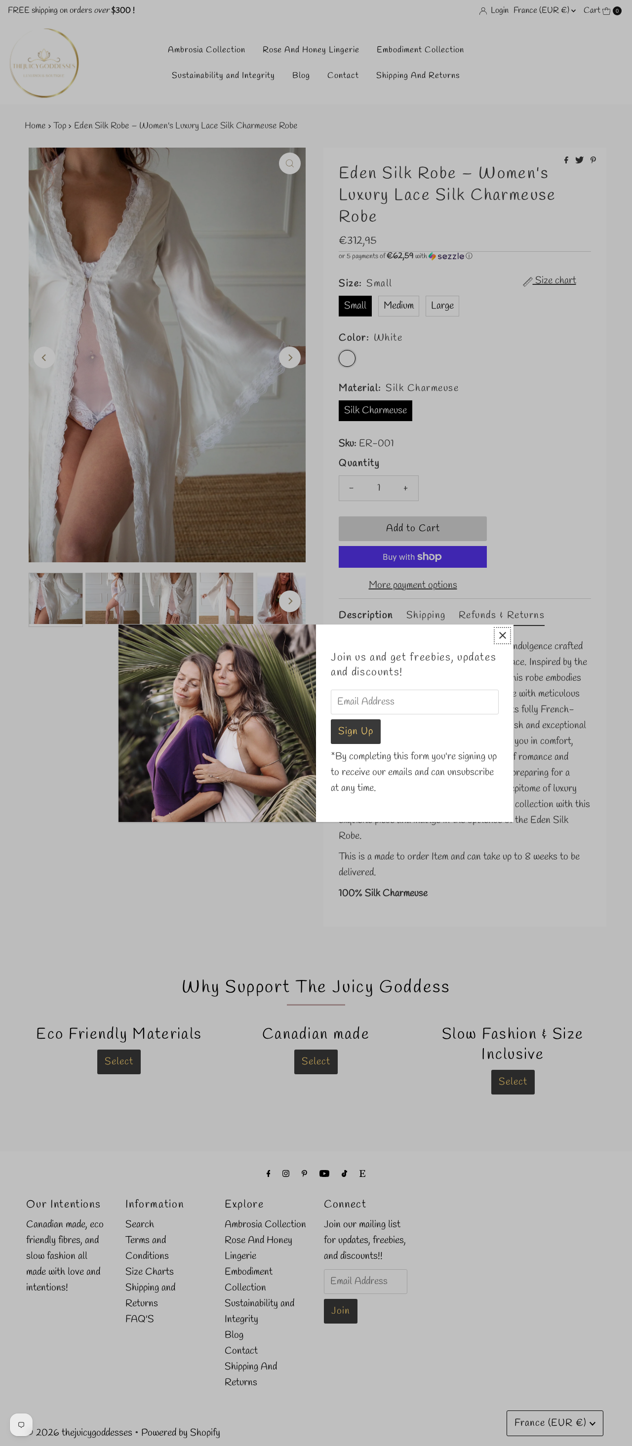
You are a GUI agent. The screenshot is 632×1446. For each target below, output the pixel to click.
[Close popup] (502, 635)
